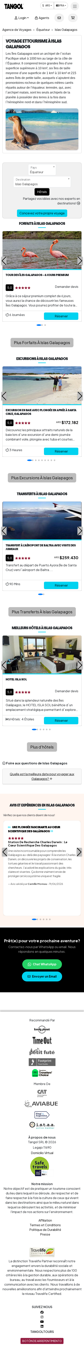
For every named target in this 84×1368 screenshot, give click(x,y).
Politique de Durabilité (45, 1230)
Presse (45, 1234)
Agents (43, 18)
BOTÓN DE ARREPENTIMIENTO (42, 1341)
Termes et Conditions (45, 1225)
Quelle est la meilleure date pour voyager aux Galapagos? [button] (42, 776)
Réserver (61, 316)
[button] (4, 261)
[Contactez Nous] (59, 18)
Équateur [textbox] (36, 172)
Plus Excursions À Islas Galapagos (42, 477)
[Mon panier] (73, 18)
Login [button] (22, 18)
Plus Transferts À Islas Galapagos (42, 611)
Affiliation (45, 1220)
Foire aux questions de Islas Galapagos (36, 763)
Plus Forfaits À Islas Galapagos (42, 342)
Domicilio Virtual (42, 1153)
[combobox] (42, 169)
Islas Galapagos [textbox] (26, 184)
